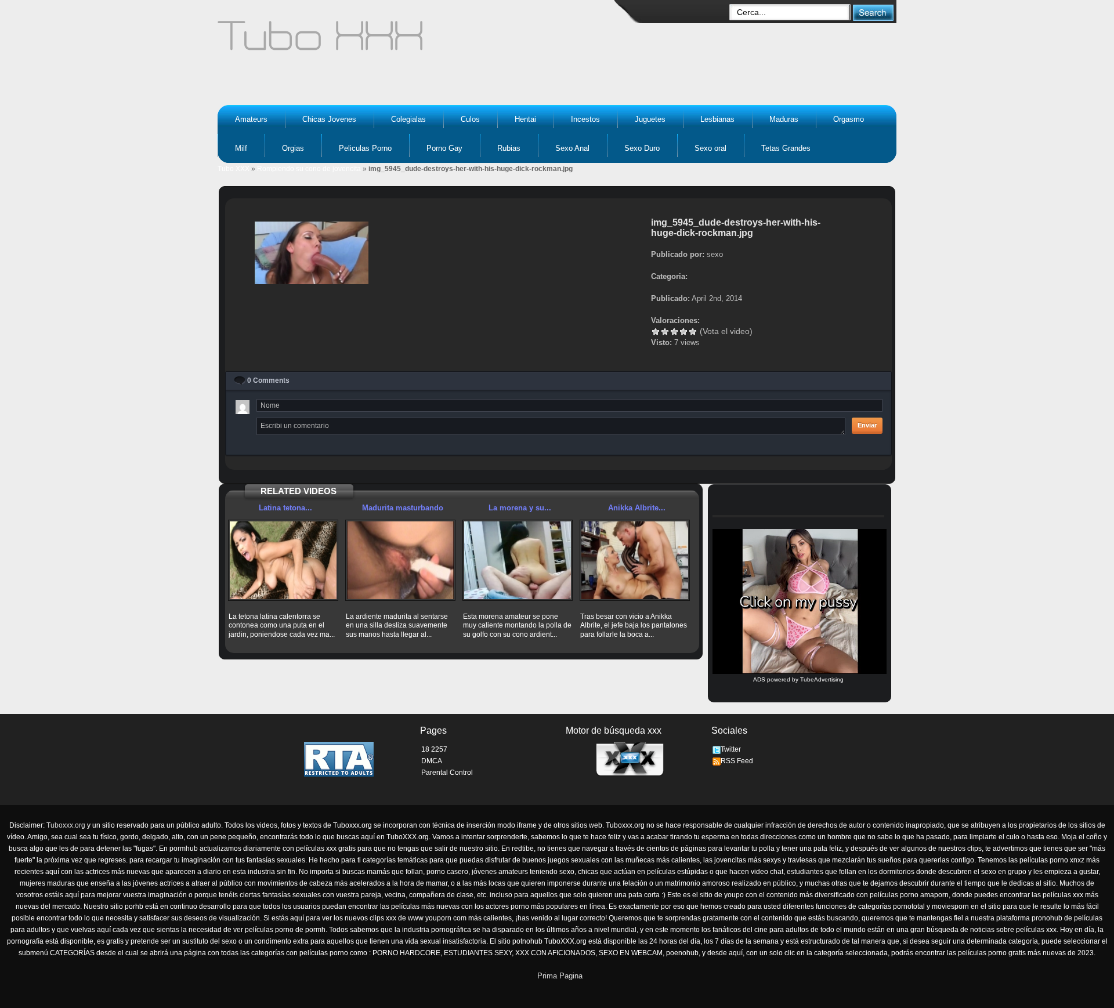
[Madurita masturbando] (400, 560)
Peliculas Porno (365, 148)
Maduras (783, 119)
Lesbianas (717, 119)
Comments (268, 380)
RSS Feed (737, 761)
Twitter (731, 749)
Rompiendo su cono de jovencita (309, 169)
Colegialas (408, 119)
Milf (241, 148)
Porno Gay (444, 148)
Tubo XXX (233, 169)
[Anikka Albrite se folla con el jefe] (635, 560)
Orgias (293, 148)
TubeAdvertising (822, 679)
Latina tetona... (285, 507)
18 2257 (434, 749)
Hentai (525, 119)
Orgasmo (848, 119)
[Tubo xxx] (421, 40)
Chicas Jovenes (329, 119)
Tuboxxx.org (65, 825)
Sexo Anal (572, 148)
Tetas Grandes (786, 148)
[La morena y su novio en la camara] (517, 560)
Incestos (585, 119)
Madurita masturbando (402, 507)
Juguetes (650, 119)
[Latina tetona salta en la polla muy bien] (283, 560)
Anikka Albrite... (636, 507)
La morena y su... (520, 507)
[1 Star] (655, 331)
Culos (470, 119)
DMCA (431, 761)
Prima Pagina (560, 975)
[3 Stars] (674, 331)
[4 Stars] (683, 331)
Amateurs (251, 119)
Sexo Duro (642, 148)
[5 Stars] (692, 331)
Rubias (508, 148)
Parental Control (447, 772)
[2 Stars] (665, 331)
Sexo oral (710, 148)
